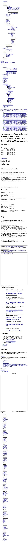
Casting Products (14, 13)
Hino (12, 26)
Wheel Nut (8, 15)
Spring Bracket (11, 33)
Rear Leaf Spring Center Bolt (7, 253)
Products (5, 5)
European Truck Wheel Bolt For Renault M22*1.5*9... (14, 310)
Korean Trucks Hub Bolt (13, 10)
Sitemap (4, 361)
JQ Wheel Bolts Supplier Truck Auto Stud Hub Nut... (14, 294)
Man (12, 36)
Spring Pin (8, 21)
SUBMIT (2, 356)
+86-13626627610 (10, 339)
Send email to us (4, 158)
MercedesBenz (14, 37)
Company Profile (9, 54)
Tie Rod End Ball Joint (10, 44)
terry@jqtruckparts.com (10, 341)
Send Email (3, 370)
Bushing (7, 20)
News (4, 48)
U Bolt (7, 16)
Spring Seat (10, 24)
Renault (12, 41)
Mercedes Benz (14, 27)
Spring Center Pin (21, 365)
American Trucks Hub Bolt (14, 7)
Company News (9, 49)
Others (7, 47)
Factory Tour (8, 55)
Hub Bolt (8, 6)
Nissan (12, 40)
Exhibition (8, 56)
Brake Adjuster (9, 46)
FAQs (4, 51)
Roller (7, 22)
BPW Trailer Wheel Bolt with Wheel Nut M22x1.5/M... (13, 318)
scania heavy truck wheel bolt (13, 330)
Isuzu (12, 35)
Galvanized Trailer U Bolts (12, 364)
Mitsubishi (13, 30)
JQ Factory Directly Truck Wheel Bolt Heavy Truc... (15, 303)
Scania (12, 28)
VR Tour (5, 59)
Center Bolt (8, 17)
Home (4, 3)
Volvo (12, 32)
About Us (5, 53)
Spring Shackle (11, 29)
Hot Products (6, 360)
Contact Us (5, 57)
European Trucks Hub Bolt (13, 8)
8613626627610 (11, 342)
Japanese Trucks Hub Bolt (13, 9)
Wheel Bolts (8, 14)
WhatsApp (5, 371)
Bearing (7, 19)
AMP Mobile (6, 363)
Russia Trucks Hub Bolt (13, 12)
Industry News (9, 50)
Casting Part (8, 23)
